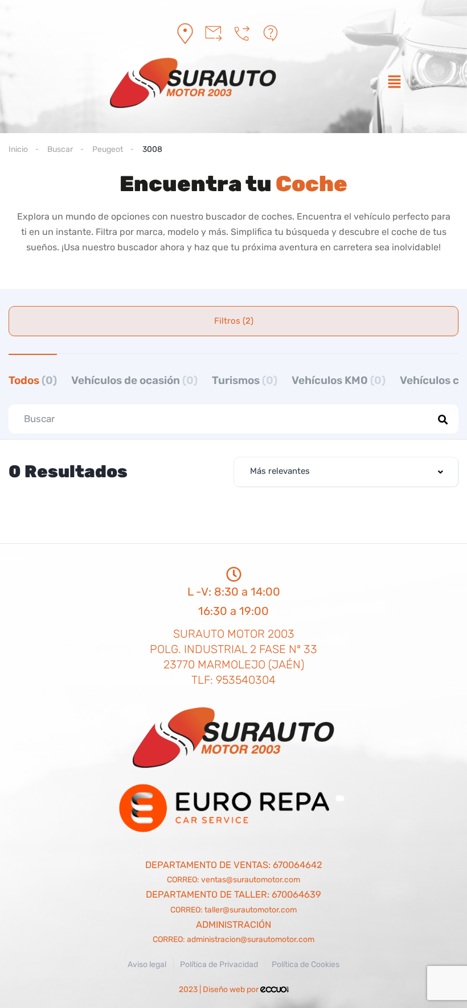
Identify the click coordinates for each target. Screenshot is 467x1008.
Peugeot (107, 149)
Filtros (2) (233, 321)
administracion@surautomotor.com (250, 939)
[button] (394, 83)
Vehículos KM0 (339, 380)
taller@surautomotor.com (250, 910)
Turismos (244, 380)
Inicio (18, 149)
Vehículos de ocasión (134, 380)
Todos (33, 380)
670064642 (297, 865)
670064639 (296, 894)
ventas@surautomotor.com (250, 880)
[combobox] (345, 472)
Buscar (60, 149)
